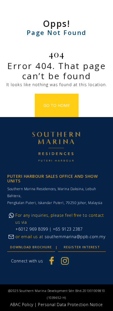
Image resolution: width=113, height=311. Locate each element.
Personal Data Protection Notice (70, 304)
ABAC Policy (21, 304)
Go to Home (56, 105)
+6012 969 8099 (31, 229)
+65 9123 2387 (67, 229)
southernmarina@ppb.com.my (75, 236)
